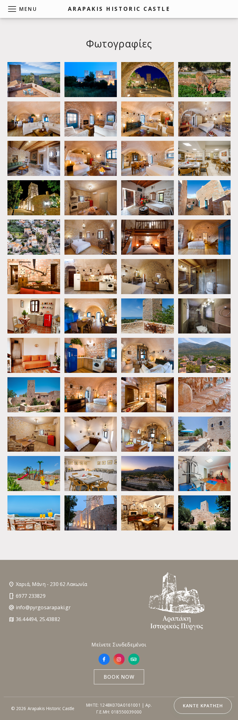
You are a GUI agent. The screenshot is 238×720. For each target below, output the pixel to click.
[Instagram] (119, 659)
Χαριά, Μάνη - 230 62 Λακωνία (51, 584)
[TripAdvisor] (133, 659)
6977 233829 (31, 596)
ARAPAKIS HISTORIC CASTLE (119, 8)
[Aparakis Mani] (33, 79)
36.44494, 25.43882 (38, 619)
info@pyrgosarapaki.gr (43, 607)
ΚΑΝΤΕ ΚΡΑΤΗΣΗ (203, 706)
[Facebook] (104, 659)
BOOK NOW (119, 676)
